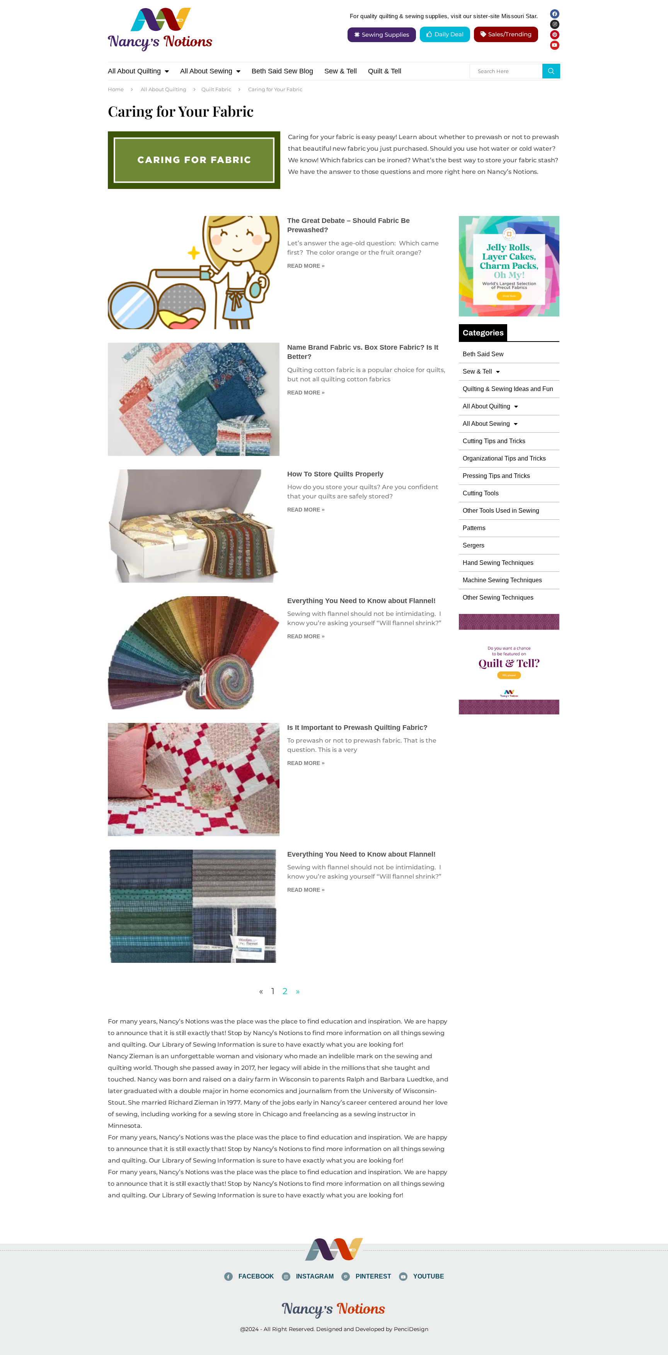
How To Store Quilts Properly (335, 474)
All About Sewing (206, 71)
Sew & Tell (340, 71)
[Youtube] (554, 45)
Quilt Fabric (216, 89)
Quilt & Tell (384, 71)
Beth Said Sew (483, 354)
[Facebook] (554, 14)
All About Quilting (134, 71)
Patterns (474, 528)
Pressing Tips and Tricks (496, 476)
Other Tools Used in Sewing (501, 510)
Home (116, 89)
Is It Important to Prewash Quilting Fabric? (357, 727)
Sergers (473, 545)
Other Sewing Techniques (498, 597)
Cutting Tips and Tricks (494, 441)
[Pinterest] (554, 34)
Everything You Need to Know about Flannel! (361, 601)
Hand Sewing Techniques (498, 562)
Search (551, 71)
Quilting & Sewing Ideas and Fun (508, 389)
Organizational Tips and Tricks (504, 458)
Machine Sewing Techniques (502, 580)
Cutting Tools (481, 493)
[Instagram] (554, 24)
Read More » (306, 266)
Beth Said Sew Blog (282, 71)
